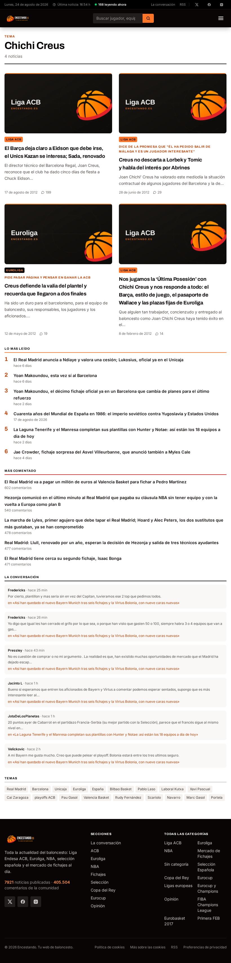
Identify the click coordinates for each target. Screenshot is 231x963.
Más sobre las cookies (147, 947)
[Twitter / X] (10, 901)
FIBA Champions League (207, 905)
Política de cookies (110, 947)
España (98, 789)
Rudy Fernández (128, 797)
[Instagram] (35, 901)
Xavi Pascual (200, 789)
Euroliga (14, 270)
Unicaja (61, 789)
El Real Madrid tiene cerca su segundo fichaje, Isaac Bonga (63, 558)
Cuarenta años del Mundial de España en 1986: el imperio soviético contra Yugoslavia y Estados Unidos (116, 413)
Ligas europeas (178, 885)
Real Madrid (16, 789)
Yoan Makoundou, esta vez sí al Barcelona (55, 375)
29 (159, 192)
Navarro (173, 797)
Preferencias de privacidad (204, 947)
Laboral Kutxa (172, 789)
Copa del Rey (103, 890)
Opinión (98, 905)
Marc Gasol (195, 797)
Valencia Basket (96, 797)
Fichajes (98, 874)
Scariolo (154, 797)
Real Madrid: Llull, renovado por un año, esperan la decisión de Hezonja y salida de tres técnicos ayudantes (112, 542)
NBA (95, 866)
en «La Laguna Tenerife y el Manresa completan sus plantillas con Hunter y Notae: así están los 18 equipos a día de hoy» (103, 734)
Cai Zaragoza (17, 797)
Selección (99, 882)
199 (48, 192)
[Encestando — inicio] (18, 18)
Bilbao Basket (121, 789)
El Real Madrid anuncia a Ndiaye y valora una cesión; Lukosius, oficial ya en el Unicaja (98, 359)
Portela (217, 797)
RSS (183, 4)
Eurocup (98, 897)
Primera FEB (208, 918)
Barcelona (40, 789)
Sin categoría (176, 864)
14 (161, 333)
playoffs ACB (45, 797)
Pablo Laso (146, 789)
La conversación (163, 4)
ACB (95, 850)
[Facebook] (22, 901)
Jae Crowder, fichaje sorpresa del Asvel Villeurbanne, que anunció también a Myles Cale (102, 452)
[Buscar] (148, 18)
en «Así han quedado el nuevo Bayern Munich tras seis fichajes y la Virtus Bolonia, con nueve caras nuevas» (93, 603)
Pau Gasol (69, 797)
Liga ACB (13, 139)
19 (45, 333)
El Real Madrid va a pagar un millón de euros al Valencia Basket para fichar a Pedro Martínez (95, 481)
